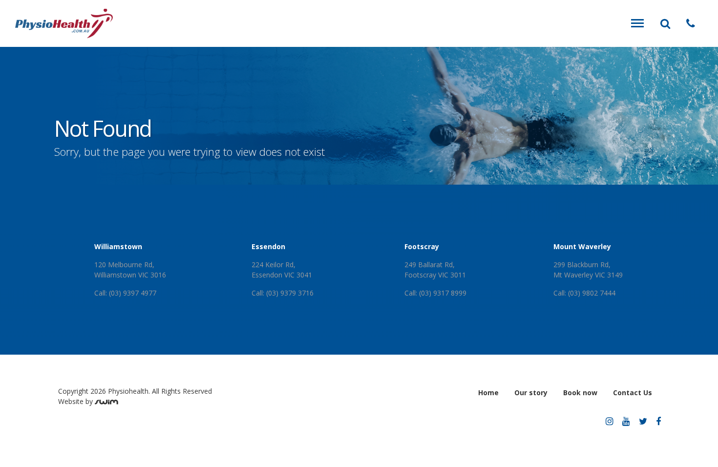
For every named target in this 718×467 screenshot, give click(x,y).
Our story (531, 392)
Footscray (421, 246)
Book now (580, 392)
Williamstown (118, 246)
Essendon (268, 246)
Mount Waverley (582, 246)
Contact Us (632, 392)
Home (488, 392)
